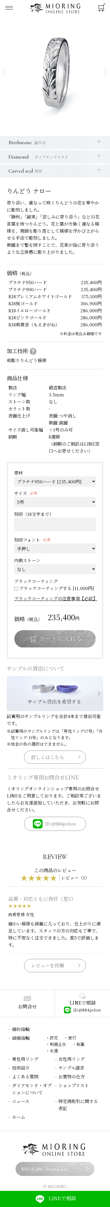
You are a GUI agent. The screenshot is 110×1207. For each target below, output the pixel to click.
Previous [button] (4, 72)
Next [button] (105, 72)
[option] (55, 72)
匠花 (54, 1038)
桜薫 (80, 1044)
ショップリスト (73, 1085)
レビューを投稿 (47, 965)
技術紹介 (21, 1068)
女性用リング (71, 1059)
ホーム (18, 1117)
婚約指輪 (21, 1029)
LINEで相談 (62, 1198)
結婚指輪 (21, 1038)
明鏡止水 (58, 1044)
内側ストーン (27, 560)
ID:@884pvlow (60, 824)
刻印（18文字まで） (34, 514)
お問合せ (27, 1006)
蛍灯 (72, 1038)
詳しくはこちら (47, 757)
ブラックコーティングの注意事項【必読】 (55, 598)
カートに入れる (55, 638)
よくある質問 (25, 1076)
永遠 (54, 1050)
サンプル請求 (71, 1068)
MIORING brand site (44, 1169)
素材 (18, 473)
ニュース (20, 1101)
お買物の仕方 (71, 1076)
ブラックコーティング (36, 581)
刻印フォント (27, 540)
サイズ (20, 493)
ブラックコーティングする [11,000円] (56, 588)
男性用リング (25, 1059)
